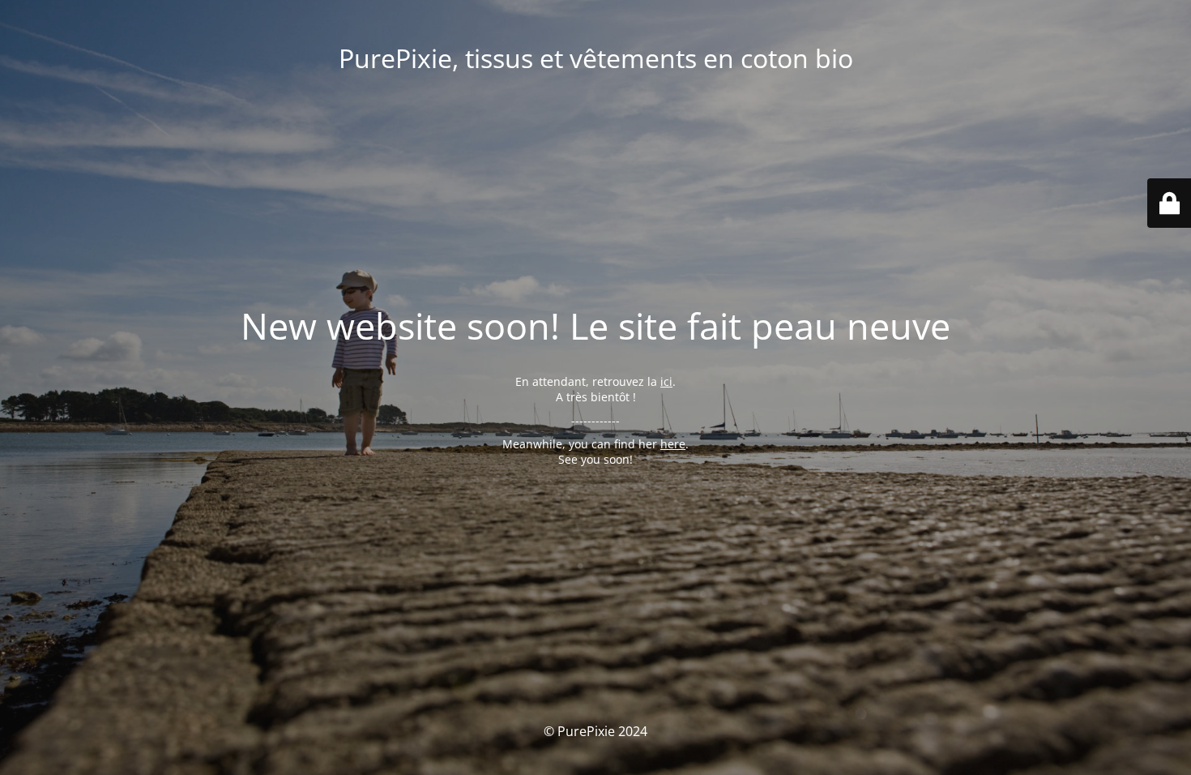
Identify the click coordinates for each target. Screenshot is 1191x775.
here (672, 444)
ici (666, 381)
